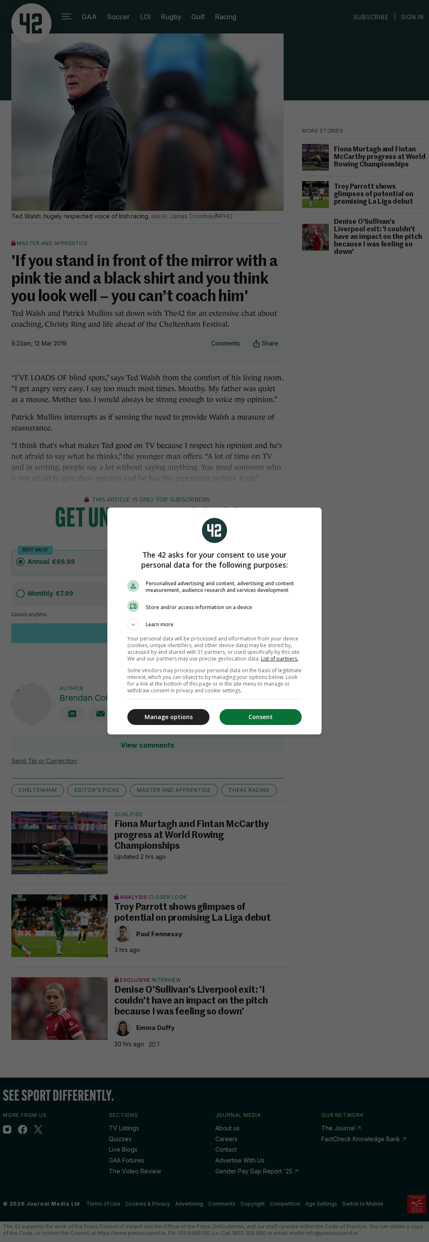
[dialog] (214, 621)
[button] (214, 624)
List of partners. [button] (279, 658)
